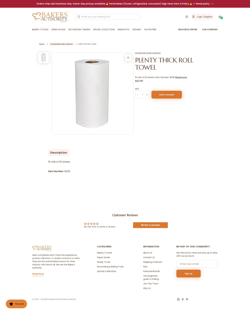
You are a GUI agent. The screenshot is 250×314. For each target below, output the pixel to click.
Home (41, 44)
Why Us (147, 288)
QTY (137, 89)
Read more (181, 77)
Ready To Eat (103, 262)
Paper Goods (103, 257)
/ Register (207, 16)
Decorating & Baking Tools (110, 266)
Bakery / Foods (104, 252)
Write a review (150, 225)
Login (199, 16)
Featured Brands (151, 271)
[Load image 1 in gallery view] (43, 57)
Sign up (188, 273)
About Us (147, 252)
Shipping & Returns (152, 262)
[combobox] (108, 17)
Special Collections (106, 271)
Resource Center (187, 29)
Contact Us (149, 257)
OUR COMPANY (210, 29)
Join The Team (150, 283)
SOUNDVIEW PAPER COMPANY (61, 44)
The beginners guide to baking (151, 277)
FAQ (145, 266)
